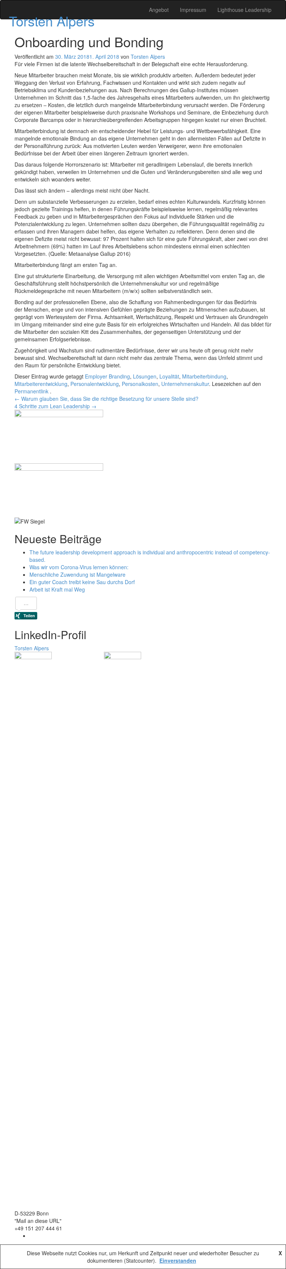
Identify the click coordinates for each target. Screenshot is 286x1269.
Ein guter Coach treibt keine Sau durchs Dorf (82, 582)
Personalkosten (140, 383)
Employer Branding (107, 376)
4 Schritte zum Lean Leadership (55, 406)
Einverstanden (177, 1260)
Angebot (159, 9)
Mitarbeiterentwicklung (41, 383)
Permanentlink (32, 391)
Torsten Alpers (52, 20)
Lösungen (144, 376)
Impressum (193, 9)
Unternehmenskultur (185, 383)
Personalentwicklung (94, 383)
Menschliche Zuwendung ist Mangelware (77, 574)
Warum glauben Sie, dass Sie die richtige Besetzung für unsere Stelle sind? (106, 398)
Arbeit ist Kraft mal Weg (57, 589)
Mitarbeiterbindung (204, 376)
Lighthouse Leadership (244, 9)
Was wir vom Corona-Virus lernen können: (78, 567)
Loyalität (169, 376)
